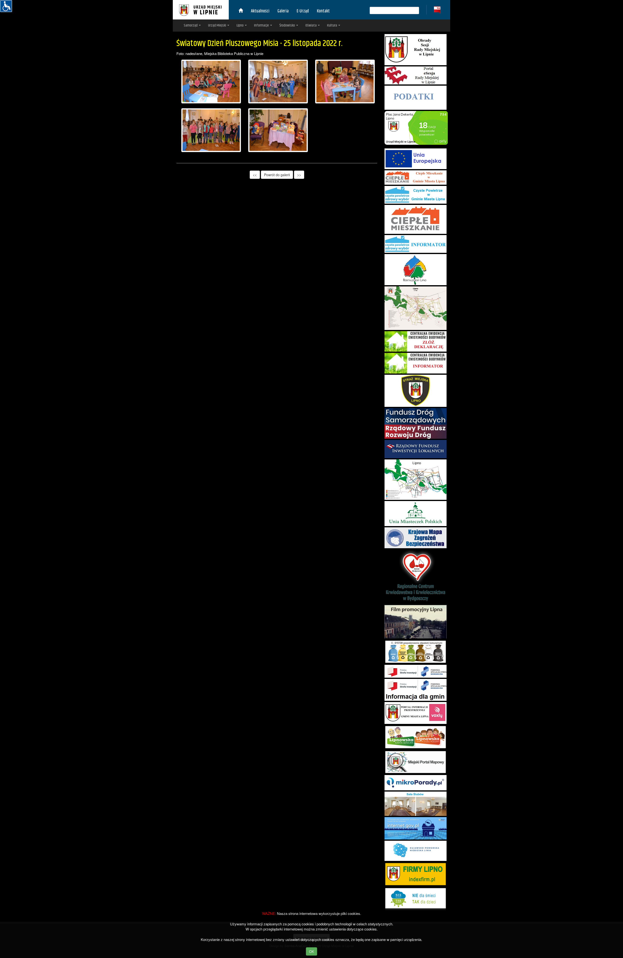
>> (299, 174)
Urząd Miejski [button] (217, 25)
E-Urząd (303, 11)
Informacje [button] (262, 25)
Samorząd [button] (191, 25)
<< (255, 174)
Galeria (283, 11)
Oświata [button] (311, 25)
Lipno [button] (240, 25)
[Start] (241, 11)
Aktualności (260, 11)
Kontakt (323, 11)
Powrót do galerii (277, 174)
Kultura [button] (332, 25)
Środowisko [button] (287, 25)
